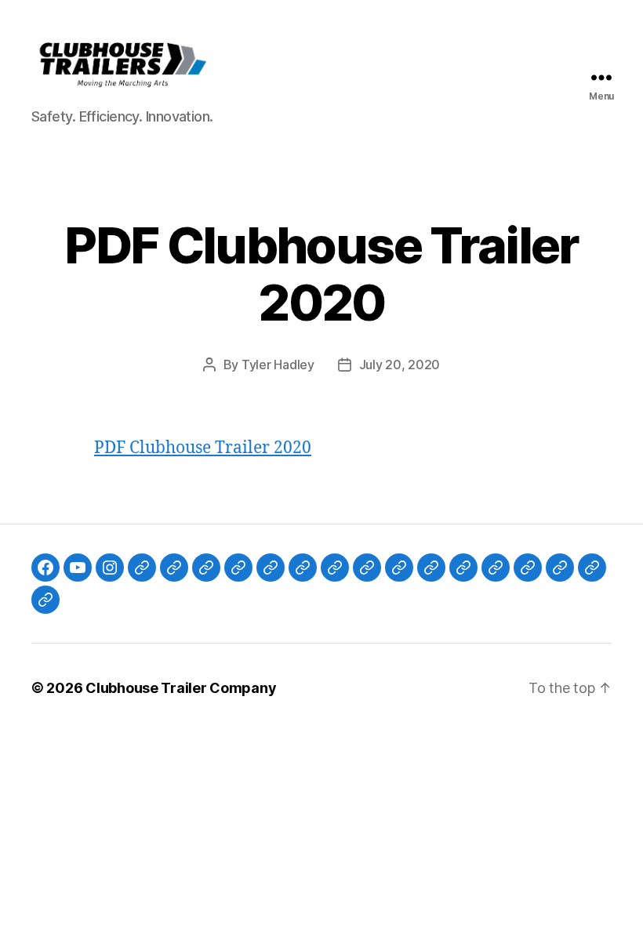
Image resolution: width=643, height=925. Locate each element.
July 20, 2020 (400, 364)
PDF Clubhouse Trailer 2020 (202, 448)
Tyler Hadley (278, 364)
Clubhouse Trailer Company (180, 688)
